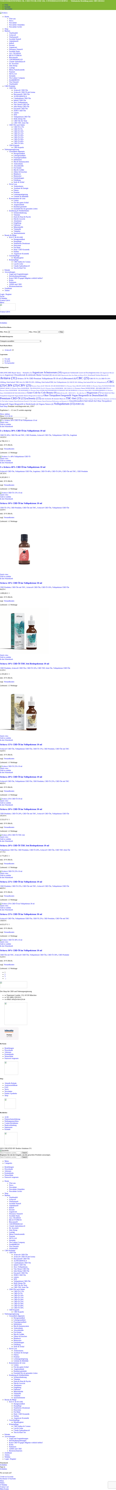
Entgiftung (17, 223)
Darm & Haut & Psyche (22, 217)
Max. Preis (33, 332)
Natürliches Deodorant (22, 243)
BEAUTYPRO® (15, 55)
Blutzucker (17, 176)
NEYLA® (13, 74)
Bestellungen (9, 1048)
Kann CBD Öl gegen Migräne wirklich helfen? (26, 278)
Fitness (16, 190)
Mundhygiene (19, 258)
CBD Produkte (30, 435)
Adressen (8, 1052)
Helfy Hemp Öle (20, 119)
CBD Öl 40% (18, 141)
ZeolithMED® (14, 80)
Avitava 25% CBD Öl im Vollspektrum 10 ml (21, 882)
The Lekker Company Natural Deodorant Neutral (16, 401)
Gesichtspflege (14, 256)
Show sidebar (5, 414)
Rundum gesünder (20, 207)
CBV (25, 385)
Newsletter (13, 23)
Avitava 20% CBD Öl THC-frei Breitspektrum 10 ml (24, 845)
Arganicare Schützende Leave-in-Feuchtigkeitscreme (82, 373)
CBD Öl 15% (18, 133)
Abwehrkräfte (19, 166)
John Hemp (13, 66)
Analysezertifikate (11, 1085)
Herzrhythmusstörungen (17, 276)
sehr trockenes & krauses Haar (53, 399)
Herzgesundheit (19, 153)
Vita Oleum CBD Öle (21, 104)
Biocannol (70, 378)
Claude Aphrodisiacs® (17, 62)
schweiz (33, 398)
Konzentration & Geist (17, 198)
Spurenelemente (19, 233)
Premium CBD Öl (13, 398)
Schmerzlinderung (20, 213)
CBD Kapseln (14, 145)
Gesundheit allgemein (17, 151)
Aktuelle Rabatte (11, 1083)
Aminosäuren (18, 186)
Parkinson (12, 282)
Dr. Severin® (14, 64)
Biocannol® (13, 57)
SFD (15, 115)
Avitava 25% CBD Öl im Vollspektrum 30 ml (21, 914)
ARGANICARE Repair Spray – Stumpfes (16, 373)
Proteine (16, 192)
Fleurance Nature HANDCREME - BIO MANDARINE (15, 390)
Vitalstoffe (17, 229)
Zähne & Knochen (20, 172)
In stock (7, 361)
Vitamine (17, 215)
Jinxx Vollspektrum (20, 102)
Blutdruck (17, 174)
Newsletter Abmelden (17, 25)
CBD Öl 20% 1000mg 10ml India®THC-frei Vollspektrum (47, 382)
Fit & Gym (13, 184)
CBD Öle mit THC (18, 435)
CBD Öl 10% (18, 131)
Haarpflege (18, 241)
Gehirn (16, 200)
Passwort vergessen (11, 1058)
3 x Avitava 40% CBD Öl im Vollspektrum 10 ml (22, 467)
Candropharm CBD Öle (22, 98)
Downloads (9, 1050)
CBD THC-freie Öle (21, 123)
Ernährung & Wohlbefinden (19, 211)
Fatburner (17, 225)
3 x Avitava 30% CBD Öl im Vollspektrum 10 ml (22, 431)
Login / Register (10, 1459)
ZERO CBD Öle (20, 111)
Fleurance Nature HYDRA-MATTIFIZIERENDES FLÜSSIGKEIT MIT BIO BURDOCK (55, 390)
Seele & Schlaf (19, 182)
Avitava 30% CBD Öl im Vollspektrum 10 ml (21, 950)
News (11, 21)
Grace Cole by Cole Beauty (42, 392)
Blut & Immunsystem (21, 162)
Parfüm (16, 252)
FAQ (6, 1087)
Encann (11, 45)
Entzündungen (19, 178)
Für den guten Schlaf (21, 203)
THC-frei (73, 398)
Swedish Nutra (14, 51)
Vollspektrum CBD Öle (22, 117)
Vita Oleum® (14, 82)
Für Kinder (18, 168)
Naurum (12, 72)
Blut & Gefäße (19, 170)
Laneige (12, 68)
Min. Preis (3, 332)
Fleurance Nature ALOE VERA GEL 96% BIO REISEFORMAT (49, 386)
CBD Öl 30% (18, 139)
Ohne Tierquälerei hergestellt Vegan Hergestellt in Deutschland (75, 395)
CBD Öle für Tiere (20, 121)
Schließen (3, 323)
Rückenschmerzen (15, 286)
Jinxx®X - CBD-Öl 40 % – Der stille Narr (74, 393)
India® (11, 43)
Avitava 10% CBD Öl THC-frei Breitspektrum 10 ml (24, 663)
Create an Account (6, 1477)
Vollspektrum (64, 403)
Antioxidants (18, 164)
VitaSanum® (13, 37)
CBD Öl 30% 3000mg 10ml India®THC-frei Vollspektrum (88, 382)
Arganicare (13, 47)
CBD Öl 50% (18, 143)
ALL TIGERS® (15, 53)
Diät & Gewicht (19, 219)
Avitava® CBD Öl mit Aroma (24, 92)
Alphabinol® (13, 41)
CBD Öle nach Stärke (17, 125)
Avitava (8, 378)
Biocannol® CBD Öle (22, 94)
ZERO (79, 404)
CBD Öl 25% (18, 137)
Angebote (73, 435)
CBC (83, 378)
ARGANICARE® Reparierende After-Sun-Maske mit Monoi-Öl (69, 375)
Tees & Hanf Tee (20, 268)
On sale (7, 359)
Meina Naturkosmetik (17, 70)
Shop (6, 406)
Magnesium (94, 392)
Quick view (4, 422)
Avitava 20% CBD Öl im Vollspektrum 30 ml (21, 809)
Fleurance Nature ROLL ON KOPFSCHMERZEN (93, 390)
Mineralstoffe (18, 227)
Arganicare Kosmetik (21, 254)
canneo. (16, 113)
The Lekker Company (17, 78)
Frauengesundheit (20, 158)
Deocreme (17, 245)
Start (2, 406)
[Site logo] (3, 13)
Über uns (12, 19)
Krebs (11, 280)
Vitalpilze (17, 231)
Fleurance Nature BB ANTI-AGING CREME (79, 386)
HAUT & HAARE (16, 237)
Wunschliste (9, 1056)
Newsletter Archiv (15, 27)
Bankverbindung (11, 1125)
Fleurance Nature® (16, 49)
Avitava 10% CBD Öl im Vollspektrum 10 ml (21, 503)
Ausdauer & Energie (21, 188)
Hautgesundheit (19, 239)
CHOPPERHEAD (16, 60)
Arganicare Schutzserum (47, 372)
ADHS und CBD (15, 284)
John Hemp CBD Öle (21, 106)
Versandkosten (9, 449)
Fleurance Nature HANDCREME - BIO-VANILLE (60, 388)
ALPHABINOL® (20, 96)
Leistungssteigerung (21, 194)
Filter (61, 332)
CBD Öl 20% (18, 135)
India (59, 393)
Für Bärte (17, 247)
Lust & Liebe (18, 264)
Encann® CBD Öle (21, 109)
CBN (12, 385)
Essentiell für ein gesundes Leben (25, 209)
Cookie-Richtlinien (11, 1123)
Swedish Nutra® (15, 39)
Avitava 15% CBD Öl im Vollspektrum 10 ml (21, 744)
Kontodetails (9, 1054)
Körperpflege (14, 260)
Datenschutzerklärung (12, 1119)
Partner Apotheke (11, 1093)
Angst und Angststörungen (18, 274)
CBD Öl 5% (18, 129)
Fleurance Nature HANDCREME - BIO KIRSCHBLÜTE (93, 388)
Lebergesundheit (19, 156)
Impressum (8, 1127)
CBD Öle (12, 88)
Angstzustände (19, 205)
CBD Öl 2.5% (19, 127)
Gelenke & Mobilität (21, 196)
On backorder (9, 363)
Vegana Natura (46, 404)
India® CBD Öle (20, 100)
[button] (6, 426)
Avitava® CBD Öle (21, 90)
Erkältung (17, 180)
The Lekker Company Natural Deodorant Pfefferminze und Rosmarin (49, 401)
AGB (6, 1117)
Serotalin (12, 76)
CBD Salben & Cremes (22, 262)
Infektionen (18, 160)
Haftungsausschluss (12, 1121)
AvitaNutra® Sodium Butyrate (98, 375)
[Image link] (13, 987)
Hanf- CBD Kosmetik (21, 250)
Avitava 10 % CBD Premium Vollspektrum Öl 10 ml (40, 378)
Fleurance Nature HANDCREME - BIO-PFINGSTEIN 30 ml (29, 388)
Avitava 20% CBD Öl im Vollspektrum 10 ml (21, 777)
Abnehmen (18, 221)
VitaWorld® (13, 33)
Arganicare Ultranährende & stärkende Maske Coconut (28, 375)
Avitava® (12, 35)
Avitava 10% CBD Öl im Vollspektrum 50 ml (21, 583)
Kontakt (7, 1129)
